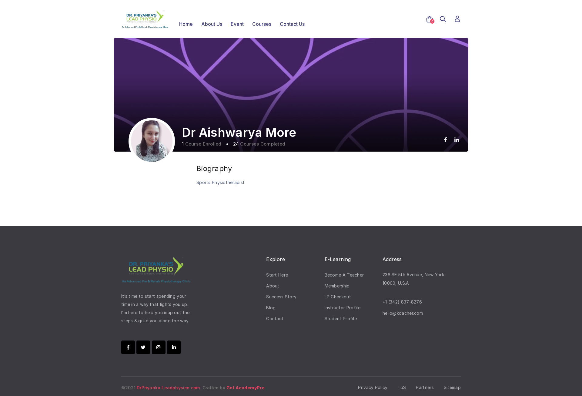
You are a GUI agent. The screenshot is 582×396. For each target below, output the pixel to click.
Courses (261, 24)
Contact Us (292, 24)
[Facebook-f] (128, 347)
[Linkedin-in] (174, 347)
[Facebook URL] (445, 139)
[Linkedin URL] (456, 139)
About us (211, 24)
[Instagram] (159, 347)
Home (186, 24)
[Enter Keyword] (443, 19)
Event (237, 24)
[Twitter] (143, 347)
